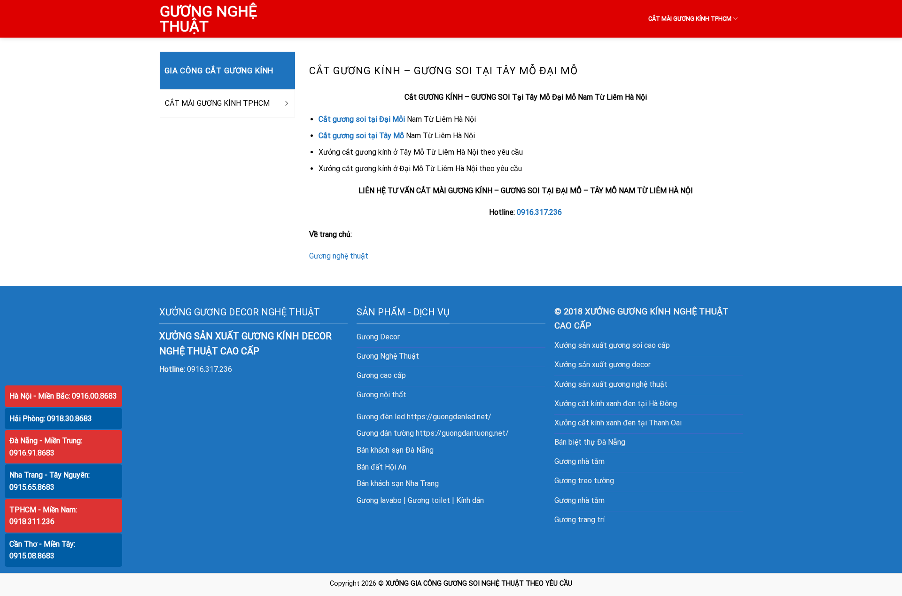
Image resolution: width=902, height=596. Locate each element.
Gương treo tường (584, 480)
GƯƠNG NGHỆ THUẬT (208, 19)
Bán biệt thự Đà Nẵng (589, 442)
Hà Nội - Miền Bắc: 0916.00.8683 (63, 396)
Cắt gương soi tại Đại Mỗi (362, 119)
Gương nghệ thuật (338, 255)
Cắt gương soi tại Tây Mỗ (361, 135)
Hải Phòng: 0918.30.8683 (50, 418)
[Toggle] (286, 103)
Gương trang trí (579, 519)
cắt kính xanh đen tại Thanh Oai (630, 422)
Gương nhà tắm (579, 461)
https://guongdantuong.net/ (462, 433)
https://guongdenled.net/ (449, 416)
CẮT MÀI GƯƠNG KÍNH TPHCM (689, 18)
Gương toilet (429, 500)
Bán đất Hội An (381, 467)
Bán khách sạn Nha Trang (398, 483)
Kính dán (470, 500)
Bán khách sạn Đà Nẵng (395, 450)
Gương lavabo (379, 500)
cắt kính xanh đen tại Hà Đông (627, 403)
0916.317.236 (539, 212)
